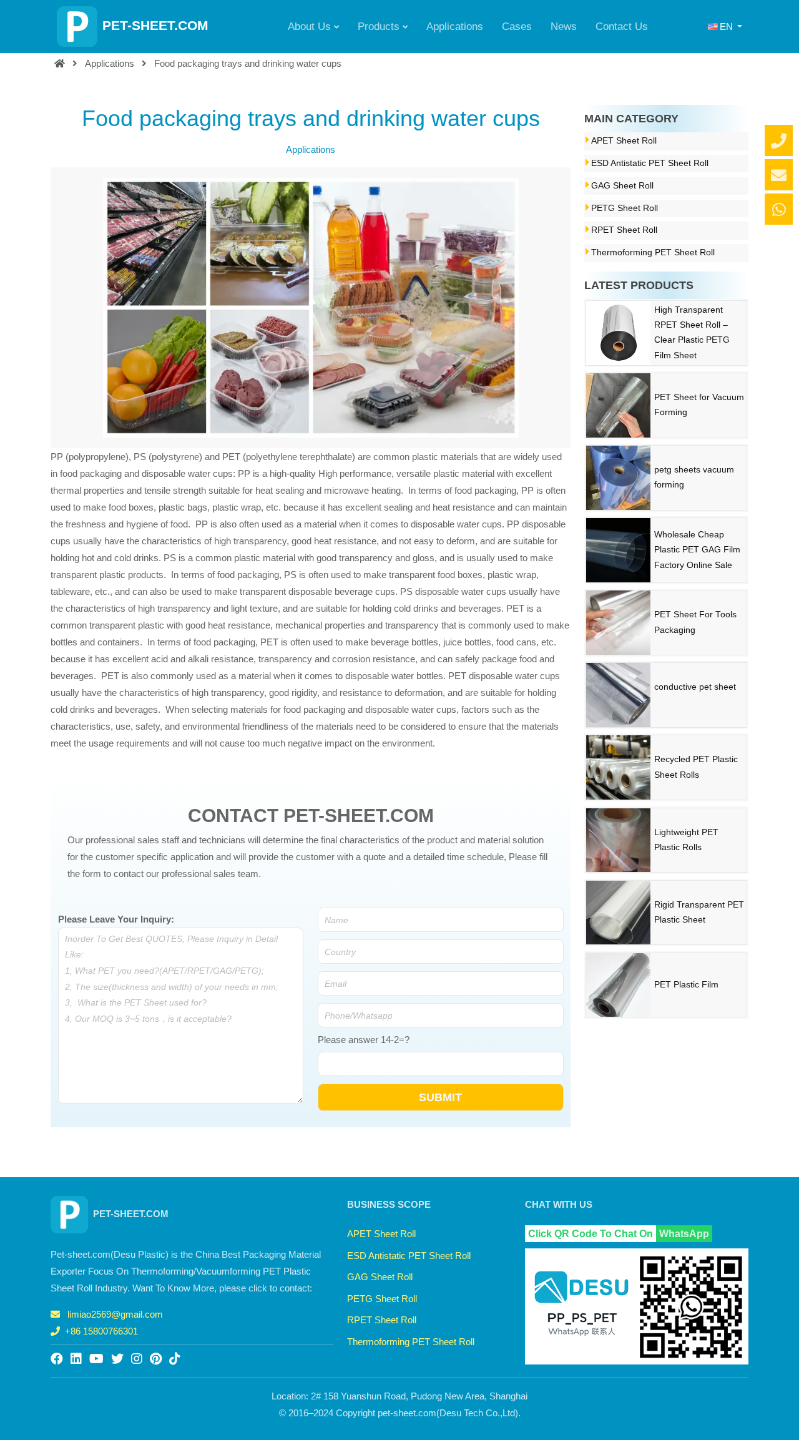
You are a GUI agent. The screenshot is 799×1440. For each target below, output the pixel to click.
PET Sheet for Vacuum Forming (699, 405)
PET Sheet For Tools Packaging (695, 622)
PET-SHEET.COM (155, 25)
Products (379, 26)
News (564, 26)
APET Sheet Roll (624, 140)
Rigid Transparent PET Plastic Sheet (699, 912)
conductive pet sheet (695, 687)
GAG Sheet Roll (622, 185)
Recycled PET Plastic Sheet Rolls (696, 767)
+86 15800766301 (101, 1331)
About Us (309, 26)
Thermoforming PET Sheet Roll (653, 252)
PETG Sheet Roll (624, 208)
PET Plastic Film (686, 984)
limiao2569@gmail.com (115, 1314)
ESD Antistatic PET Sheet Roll (649, 163)
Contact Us (622, 26)
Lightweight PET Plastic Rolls (686, 840)
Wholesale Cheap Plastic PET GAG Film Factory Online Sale (697, 550)
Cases (517, 26)
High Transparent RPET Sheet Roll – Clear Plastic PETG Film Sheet (692, 332)
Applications (454, 26)
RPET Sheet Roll (624, 230)
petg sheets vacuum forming (694, 477)
